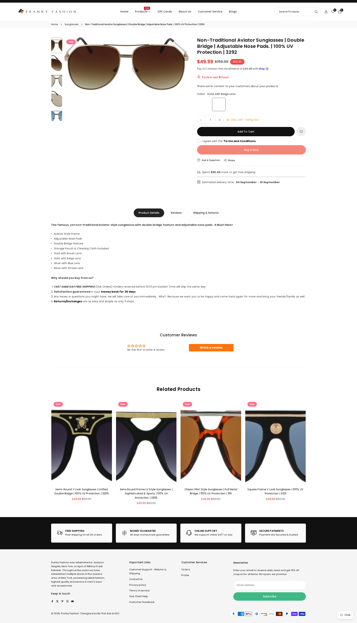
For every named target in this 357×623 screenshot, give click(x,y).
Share (231, 160)
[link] (81, 533)
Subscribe (269, 596)
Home (124, 11)
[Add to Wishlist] (301, 131)
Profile (185, 575)
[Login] (326, 11)
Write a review (211, 347)
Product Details (149, 213)
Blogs (233, 11)
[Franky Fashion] (47, 11)
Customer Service (210, 11)
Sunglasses (71, 24)
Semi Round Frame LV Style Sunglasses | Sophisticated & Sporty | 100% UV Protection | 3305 (146, 493)
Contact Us (136, 579)
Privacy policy (137, 585)
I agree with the (229, 141)
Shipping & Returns (206, 213)
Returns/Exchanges (68, 301)
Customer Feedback (142, 602)
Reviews (176, 213)
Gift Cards (164, 11)
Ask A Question (210, 160)
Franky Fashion (60, 562)
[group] (126, 63)
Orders (185, 569)
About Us (184, 11)
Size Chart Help (138, 596)
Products (142, 10)
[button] (179, 66)
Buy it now (251, 150)
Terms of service (139, 590)
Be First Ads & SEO (108, 613)
